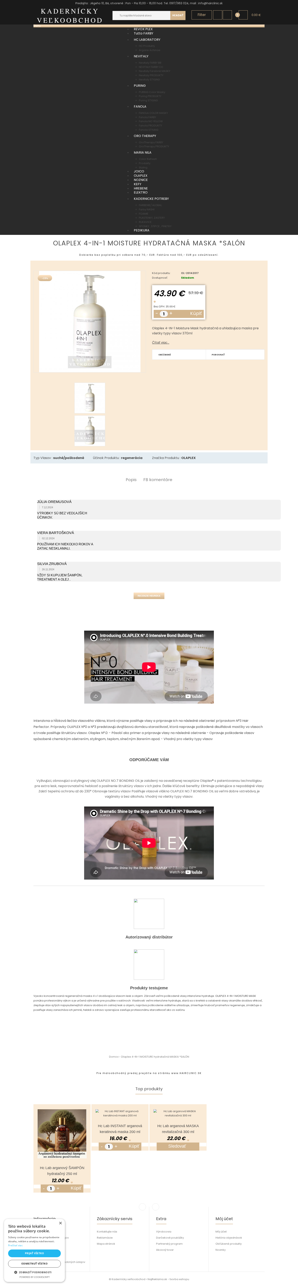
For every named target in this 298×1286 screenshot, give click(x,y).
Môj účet (221, 1232)
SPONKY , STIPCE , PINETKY (155, 226)
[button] (34, 1272)
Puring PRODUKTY (150, 96)
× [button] (60, 1223)
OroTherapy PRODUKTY (154, 146)
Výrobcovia (163, 1232)
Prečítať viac (15, 1245)
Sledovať (177, 1146)
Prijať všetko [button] (34, 1253)
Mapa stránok (106, 1244)
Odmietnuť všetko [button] (34, 1263)
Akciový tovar (165, 1250)
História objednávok (228, 1238)
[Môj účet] (217, 14)
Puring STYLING (148, 100)
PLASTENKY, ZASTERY (152, 218)
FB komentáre (157, 480)
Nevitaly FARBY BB (150, 63)
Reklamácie (105, 1238)
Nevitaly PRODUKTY (151, 75)
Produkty (144, 163)
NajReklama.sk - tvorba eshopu (168, 1279)
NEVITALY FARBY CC (151, 67)
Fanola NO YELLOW (151, 121)
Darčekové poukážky (170, 1238)
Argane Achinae (149, 50)
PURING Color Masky (152, 92)
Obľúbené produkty (228, 1244)
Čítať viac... (160, 342)
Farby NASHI (146, 209)
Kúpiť (196, 313)
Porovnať (218, 354)
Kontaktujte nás (107, 1232)
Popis (131, 480)
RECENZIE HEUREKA (149, 596)
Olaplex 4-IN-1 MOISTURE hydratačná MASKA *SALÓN (155, 1057)
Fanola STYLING (148, 130)
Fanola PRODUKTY (150, 125)
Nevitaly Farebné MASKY (154, 71)
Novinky (220, 1250)
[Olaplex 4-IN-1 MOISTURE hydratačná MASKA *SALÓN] (90, 321)
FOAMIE (143, 214)
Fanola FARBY (147, 117)
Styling (143, 167)
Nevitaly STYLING (149, 79)
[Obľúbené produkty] (227, 14)
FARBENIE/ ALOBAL (150, 205)
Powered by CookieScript (34, 1277)
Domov (114, 1057)
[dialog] (34, 1250)
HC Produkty (147, 46)
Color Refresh (148, 159)
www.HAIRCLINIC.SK (186, 1073)
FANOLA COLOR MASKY (153, 113)
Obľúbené (164, 354)
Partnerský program (169, 1244)
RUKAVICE (145, 222)
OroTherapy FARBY (151, 142)
